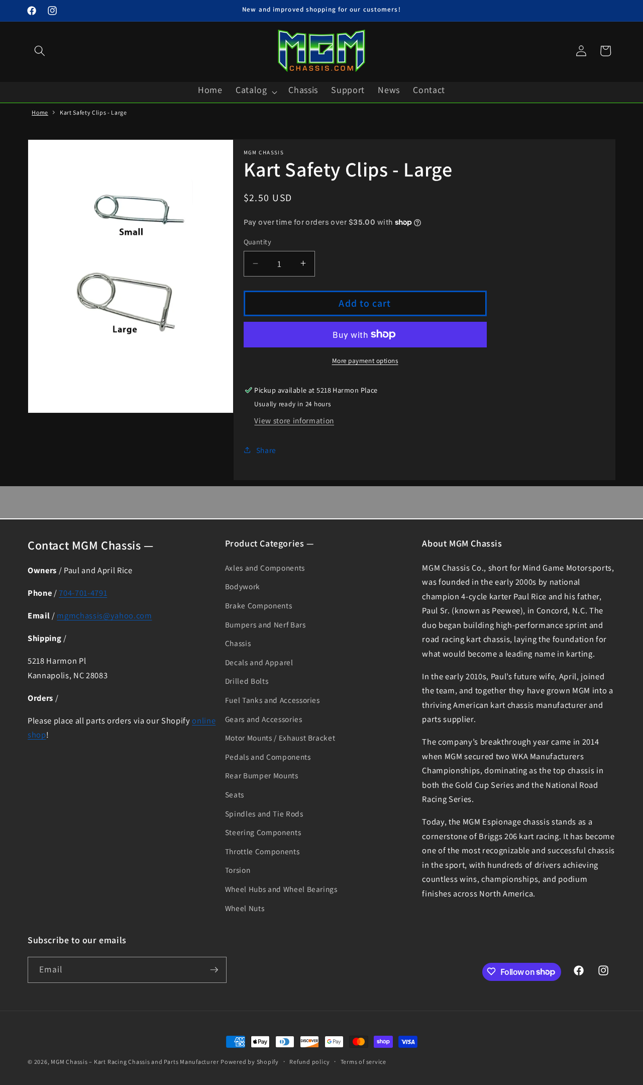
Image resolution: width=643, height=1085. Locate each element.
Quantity (258, 241)
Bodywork (242, 586)
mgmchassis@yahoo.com (104, 615)
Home (40, 112)
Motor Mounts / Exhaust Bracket (280, 738)
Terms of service (363, 1061)
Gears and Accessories (263, 719)
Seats (234, 794)
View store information (294, 420)
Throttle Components (262, 851)
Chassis (238, 643)
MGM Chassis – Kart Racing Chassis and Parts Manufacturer (135, 1061)
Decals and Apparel (259, 662)
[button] (40, 51)
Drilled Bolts (247, 681)
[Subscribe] (214, 970)
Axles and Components (265, 568)
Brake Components (258, 605)
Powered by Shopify (250, 1061)
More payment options (365, 360)
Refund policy (309, 1061)
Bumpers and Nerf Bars (265, 624)
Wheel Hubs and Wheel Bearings (281, 889)
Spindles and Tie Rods (264, 813)
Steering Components (263, 832)
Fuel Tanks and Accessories (272, 700)
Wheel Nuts (245, 908)
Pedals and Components (268, 757)
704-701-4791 (83, 592)
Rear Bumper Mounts (261, 775)
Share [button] (266, 449)
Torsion (238, 870)
